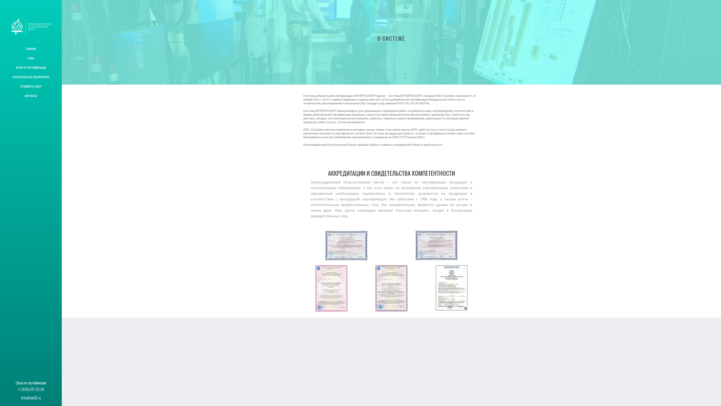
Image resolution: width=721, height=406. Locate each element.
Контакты (31, 96)
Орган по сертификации (31, 67)
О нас (31, 58)
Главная (31, 49)
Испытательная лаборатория (31, 77)
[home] (31, 27)
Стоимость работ (31, 86)
